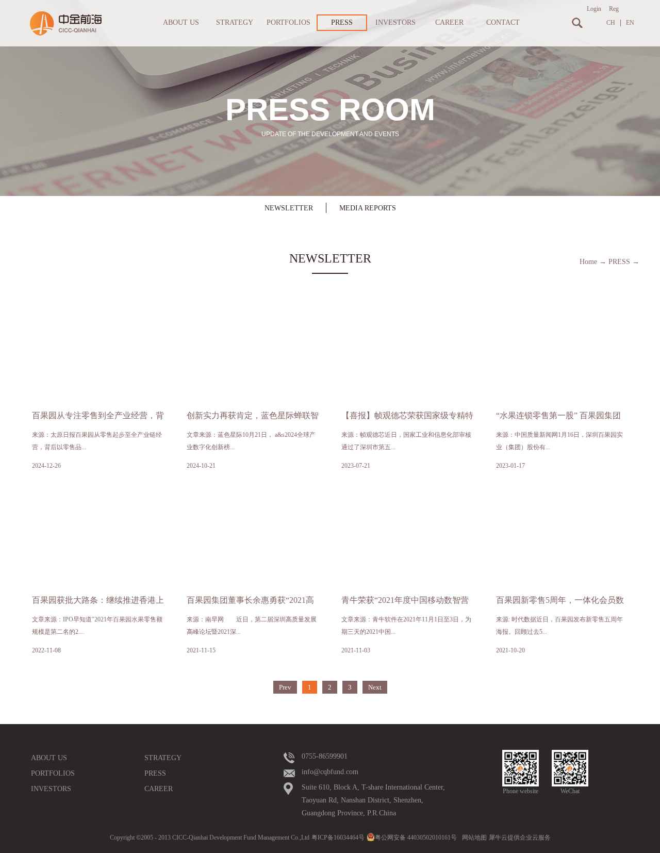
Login (594, 8)
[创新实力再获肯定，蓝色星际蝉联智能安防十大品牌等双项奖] (253, 315)
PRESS (619, 262)
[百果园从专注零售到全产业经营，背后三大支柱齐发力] (98, 315)
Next (375, 687)
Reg (614, 8)
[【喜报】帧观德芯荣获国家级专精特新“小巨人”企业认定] (407, 315)
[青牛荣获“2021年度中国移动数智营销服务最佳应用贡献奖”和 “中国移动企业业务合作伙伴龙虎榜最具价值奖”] (407, 500)
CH (610, 23)
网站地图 (473, 837)
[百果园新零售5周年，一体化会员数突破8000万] (562, 500)
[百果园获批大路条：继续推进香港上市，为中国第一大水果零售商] (98, 500)
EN (630, 23)
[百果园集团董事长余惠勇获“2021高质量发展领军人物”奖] (253, 500)
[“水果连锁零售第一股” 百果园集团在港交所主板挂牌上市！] (562, 315)
